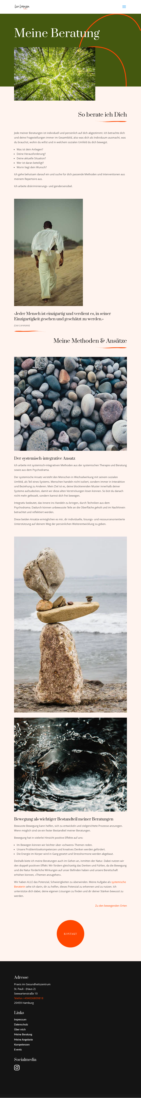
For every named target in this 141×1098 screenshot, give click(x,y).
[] (21, 1077)
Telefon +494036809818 (28, 998)
